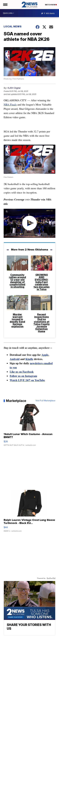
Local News (13, 26)
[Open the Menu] (5, 4)
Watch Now (50, 5)
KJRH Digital (14, 87)
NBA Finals (10, 104)
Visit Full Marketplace (45, 401)
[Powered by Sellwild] (51, 578)
